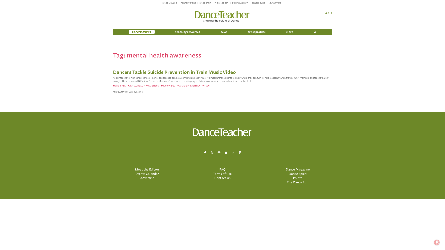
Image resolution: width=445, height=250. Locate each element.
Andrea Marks (120, 92)
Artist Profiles (256, 32)
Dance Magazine (170, 3)
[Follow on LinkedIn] (233, 152)
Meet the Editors (147, 170)
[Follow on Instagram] (219, 152)
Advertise (147, 178)
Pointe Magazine (188, 3)
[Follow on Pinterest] (240, 152)
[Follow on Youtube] (226, 152)
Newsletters (275, 3)
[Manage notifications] (437, 242)
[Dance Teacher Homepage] (222, 16)
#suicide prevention (189, 86)
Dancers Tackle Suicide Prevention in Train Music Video (174, 72)
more (289, 32)
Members (135, 32)
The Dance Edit (221, 3)
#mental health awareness (143, 86)
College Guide (258, 3)
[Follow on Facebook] (205, 152)
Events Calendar (240, 3)
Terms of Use (222, 174)
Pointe (297, 178)
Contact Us (222, 178)
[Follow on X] (212, 152)
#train (206, 86)
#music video (168, 86)
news (223, 32)
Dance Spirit (205, 3)
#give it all (119, 86)
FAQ (222, 170)
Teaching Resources (187, 32)
